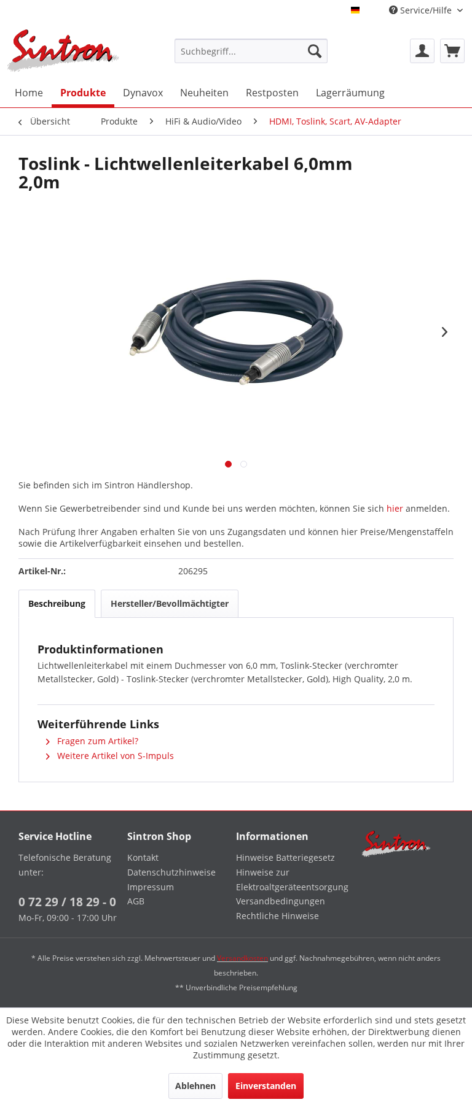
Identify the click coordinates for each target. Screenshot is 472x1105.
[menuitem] (251, 51)
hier (395, 508)
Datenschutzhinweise (171, 872)
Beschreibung (56, 603)
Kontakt (143, 857)
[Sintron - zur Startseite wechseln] (63, 50)
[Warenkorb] (452, 51)
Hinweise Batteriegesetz (285, 857)
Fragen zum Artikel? (96, 741)
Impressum (150, 887)
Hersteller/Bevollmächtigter (170, 603)
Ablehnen (195, 1086)
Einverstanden (265, 1086)
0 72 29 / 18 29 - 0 (67, 902)
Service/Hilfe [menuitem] (426, 10)
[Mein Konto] (422, 51)
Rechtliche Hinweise (277, 916)
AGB (135, 901)
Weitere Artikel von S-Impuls (114, 755)
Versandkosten (242, 958)
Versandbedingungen (280, 901)
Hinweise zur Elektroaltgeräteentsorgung (287, 879)
